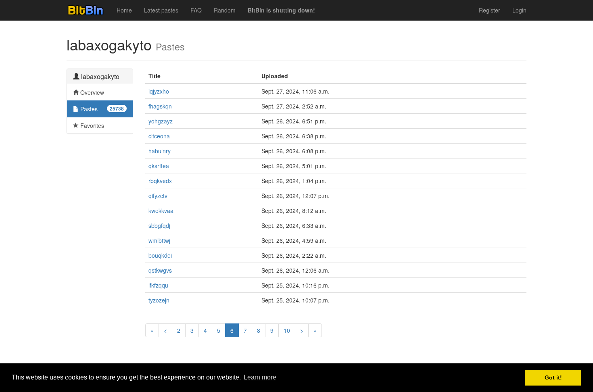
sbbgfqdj (159, 225)
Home (124, 10)
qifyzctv (157, 196)
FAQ (196, 10)
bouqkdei (160, 255)
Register (489, 10)
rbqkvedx (160, 181)
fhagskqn (160, 106)
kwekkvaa (160, 210)
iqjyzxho (158, 91)
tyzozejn (158, 300)
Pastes (101, 109)
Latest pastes (161, 10)
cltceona (159, 136)
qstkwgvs (160, 270)
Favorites (91, 125)
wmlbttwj (159, 240)
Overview (91, 92)
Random (225, 10)
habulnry (159, 151)
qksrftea (158, 166)
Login (519, 10)
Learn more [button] (260, 377)
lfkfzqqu (158, 285)
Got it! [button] (553, 377)
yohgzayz (160, 121)
